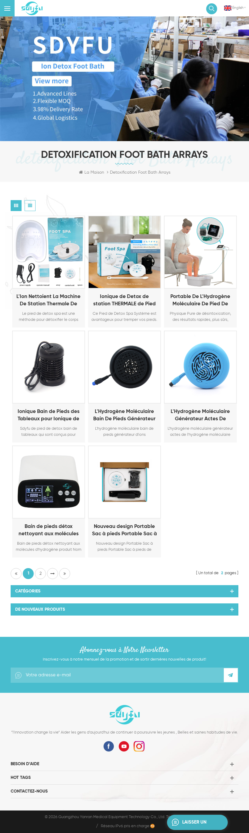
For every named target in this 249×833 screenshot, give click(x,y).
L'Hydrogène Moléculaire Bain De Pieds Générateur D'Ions (124, 416)
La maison (94, 172)
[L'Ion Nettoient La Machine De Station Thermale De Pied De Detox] (48, 252)
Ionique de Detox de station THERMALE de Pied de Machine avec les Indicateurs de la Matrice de (124, 301)
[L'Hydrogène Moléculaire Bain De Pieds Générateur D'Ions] (124, 367)
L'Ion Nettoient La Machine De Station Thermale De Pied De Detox (48, 301)
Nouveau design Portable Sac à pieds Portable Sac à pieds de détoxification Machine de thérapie (124, 531)
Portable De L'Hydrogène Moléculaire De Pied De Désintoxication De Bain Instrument (200, 301)
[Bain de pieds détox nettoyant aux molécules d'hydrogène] (48, 482)
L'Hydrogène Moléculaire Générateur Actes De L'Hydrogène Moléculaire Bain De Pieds (200, 416)
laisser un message (194, 825)
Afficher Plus (41, 283)
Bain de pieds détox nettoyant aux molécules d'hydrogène (49, 531)
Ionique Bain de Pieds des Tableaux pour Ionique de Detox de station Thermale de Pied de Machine (48, 416)
